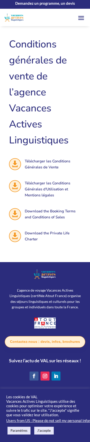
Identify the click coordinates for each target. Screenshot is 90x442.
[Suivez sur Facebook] (34, 376)
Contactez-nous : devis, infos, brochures (45, 342)
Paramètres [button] (19, 431)
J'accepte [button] (44, 431)
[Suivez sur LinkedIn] (56, 376)
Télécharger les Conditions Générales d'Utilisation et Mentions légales (47, 189)
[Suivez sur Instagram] (45, 376)
